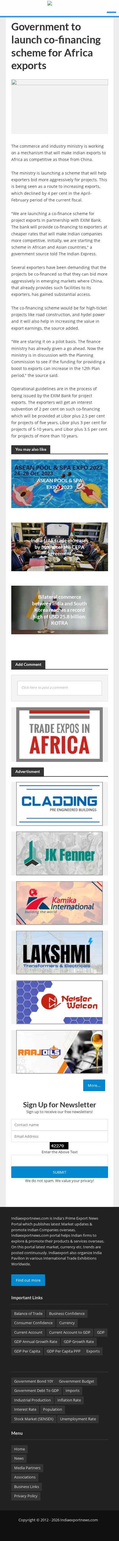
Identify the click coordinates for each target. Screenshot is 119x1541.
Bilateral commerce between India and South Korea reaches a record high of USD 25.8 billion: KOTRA (59, 610)
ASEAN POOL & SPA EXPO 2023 (59, 483)
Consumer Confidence (33, 1322)
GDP (101, 1332)
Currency (67, 1322)
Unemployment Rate (78, 1419)
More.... (94, 1085)
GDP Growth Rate (79, 1341)
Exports (93, 1351)
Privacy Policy (26, 1496)
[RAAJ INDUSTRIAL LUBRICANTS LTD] (59, 1051)
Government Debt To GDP (36, 1390)
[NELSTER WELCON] (59, 1002)
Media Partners (27, 1467)
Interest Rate (25, 1409)
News (19, 1458)
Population (52, 1409)
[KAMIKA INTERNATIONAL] (59, 902)
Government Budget (76, 1381)
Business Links (26, 1486)
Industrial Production (32, 1400)
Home (19, 1449)
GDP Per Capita (27, 1351)
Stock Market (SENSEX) (33, 1419)
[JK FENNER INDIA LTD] (59, 853)
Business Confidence (67, 1313)
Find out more (28, 1280)
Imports (72, 1390)
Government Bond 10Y (33, 1381)
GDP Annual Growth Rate (35, 1341)
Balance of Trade (28, 1313)
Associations (25, 1477)
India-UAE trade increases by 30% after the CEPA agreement (59, 546)
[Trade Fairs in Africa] (59, 734)
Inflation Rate (69, 1400)
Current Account (28, 1332)
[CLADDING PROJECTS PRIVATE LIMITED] (59, 803)
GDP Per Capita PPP (64, 1351)
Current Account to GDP (69, 1332)
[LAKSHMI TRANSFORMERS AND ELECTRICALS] (59, 952)
